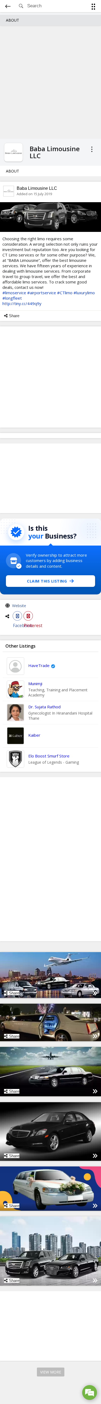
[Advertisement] (50, 81)
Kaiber (34, 735)
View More (50, 1372)
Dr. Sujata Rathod (44, 706)
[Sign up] (94, 7)
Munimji (35, 683)
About (12, 20)
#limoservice (14, 292)
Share (14, 315)
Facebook (17, 616)
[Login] (92, 7)
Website (19, 605)
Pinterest (28, 616)
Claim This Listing (47, 581)
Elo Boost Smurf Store (48, 756)
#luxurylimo (84, 292)
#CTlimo (64, 292)
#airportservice (41, 292)
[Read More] (95, 993)
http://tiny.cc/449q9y (21, 303)
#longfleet (12, 298)
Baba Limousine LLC (37, 188)
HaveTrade (39, 665)
